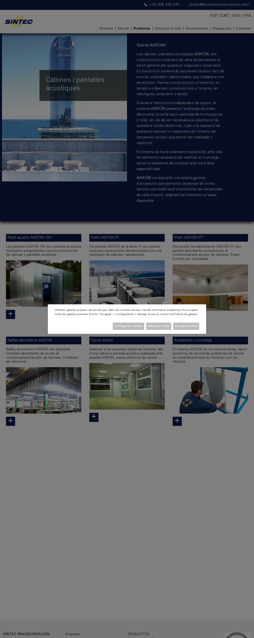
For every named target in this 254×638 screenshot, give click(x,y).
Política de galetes (185, 314)
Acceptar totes (186, 326)
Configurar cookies (128, 326)
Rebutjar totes (159, 326)
